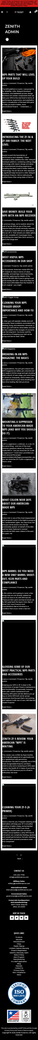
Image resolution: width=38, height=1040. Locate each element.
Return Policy (19, 955)
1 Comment (6, 266)
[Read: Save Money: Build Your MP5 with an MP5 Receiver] (19, 198)
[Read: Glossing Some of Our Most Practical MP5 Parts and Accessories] (19, 641)
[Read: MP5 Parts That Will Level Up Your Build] (19, 59)
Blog (19, 964)
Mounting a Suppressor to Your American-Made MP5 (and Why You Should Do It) (19, 427)
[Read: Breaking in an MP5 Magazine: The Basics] (8, 349)
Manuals (19, 966)
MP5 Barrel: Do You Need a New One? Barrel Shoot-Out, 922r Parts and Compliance (18, 576)
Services (19, 939)
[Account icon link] (30, 12)
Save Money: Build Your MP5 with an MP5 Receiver (18, 213)
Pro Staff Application (19, 961)
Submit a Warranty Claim (19, 953)
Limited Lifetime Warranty (19, 948)
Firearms (20, 83)
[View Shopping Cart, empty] (35, 12)
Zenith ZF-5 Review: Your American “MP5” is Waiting (17, 742)
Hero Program (19, 957)
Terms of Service (23, 1030)
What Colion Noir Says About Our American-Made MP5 (16, 503)
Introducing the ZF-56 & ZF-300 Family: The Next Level (17, 140)
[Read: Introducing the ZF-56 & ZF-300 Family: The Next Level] (19, 125)
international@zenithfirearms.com (19, 890)
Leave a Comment (9, 83)
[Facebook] (12, 918)
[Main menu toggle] (2, 12)
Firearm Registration (19, 950)
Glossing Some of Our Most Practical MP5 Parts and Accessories (18, 670)
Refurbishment (19, 942)
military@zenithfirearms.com (19, 883)
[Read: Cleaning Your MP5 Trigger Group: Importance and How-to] (10, 297)
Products (19, 937)
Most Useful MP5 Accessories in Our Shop (17, 259)
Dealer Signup (19, 946)
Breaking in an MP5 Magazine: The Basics (15, 356)
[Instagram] (26, 918)
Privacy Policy (19, 970)
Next (20, 859)
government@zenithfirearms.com (19, 896)
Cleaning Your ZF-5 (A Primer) (16, 809)
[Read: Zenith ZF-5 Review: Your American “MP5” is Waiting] (19, 724)
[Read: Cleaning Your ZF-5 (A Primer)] (19, 793)
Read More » (7, 111)
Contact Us (19, 968)
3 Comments (7, 220)
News (19, 975)
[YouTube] (21, 918)
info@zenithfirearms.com (19, 877)
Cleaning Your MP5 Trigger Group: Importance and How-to (18, 306)
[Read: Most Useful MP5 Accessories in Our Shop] (9, 252)
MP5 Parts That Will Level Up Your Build (18, 76)
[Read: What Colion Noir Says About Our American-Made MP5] (19, 484)
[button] (7, 12)
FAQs (19, 944)
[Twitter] (17, 918)
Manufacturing (19, 959)
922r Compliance (19, 972)
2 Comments (7, 751)
